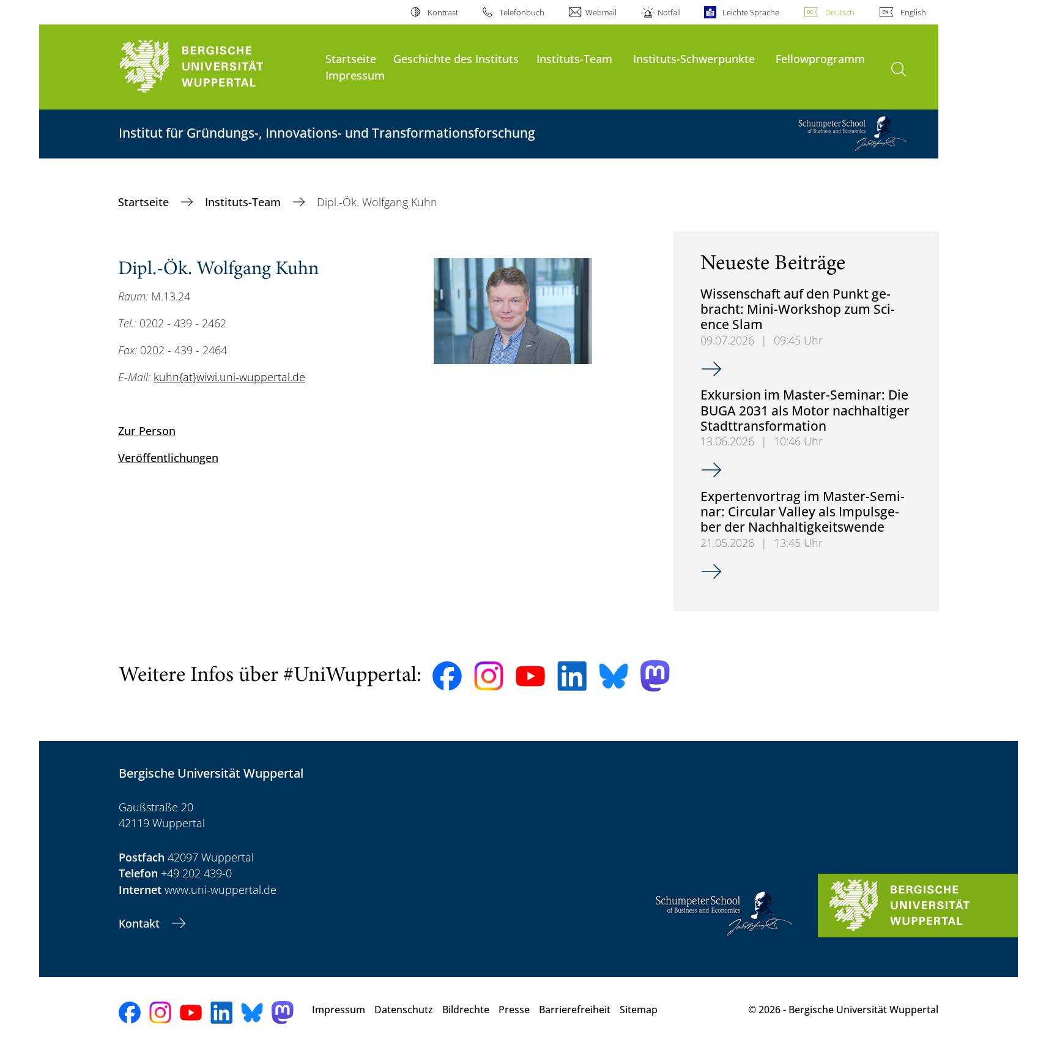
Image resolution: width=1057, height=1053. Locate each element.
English (913, 12)
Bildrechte (465, 1009)
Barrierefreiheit (574, 1009)
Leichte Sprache (750, 12)
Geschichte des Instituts (456, 58)
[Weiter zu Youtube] (530, 676)
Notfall (669, 12)
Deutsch (840, 12)
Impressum (355, 75)
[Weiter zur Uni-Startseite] (216, 67)
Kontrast (443, 12)
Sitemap (639, 1009)
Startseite (350, 58)
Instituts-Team (574, 58)
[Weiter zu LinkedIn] (572, 675)
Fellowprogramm (820, 58)
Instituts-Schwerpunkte (694, 58)
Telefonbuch (521, 12)
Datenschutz (403, 1009)
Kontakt (141, 923)
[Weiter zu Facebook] (447, 676)
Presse (514, 1009)
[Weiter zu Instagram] (488, 676)
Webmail (601, 12)
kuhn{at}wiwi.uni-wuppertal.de (229, 377)
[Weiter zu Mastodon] (655, 675)
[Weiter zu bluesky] (613, 676)
